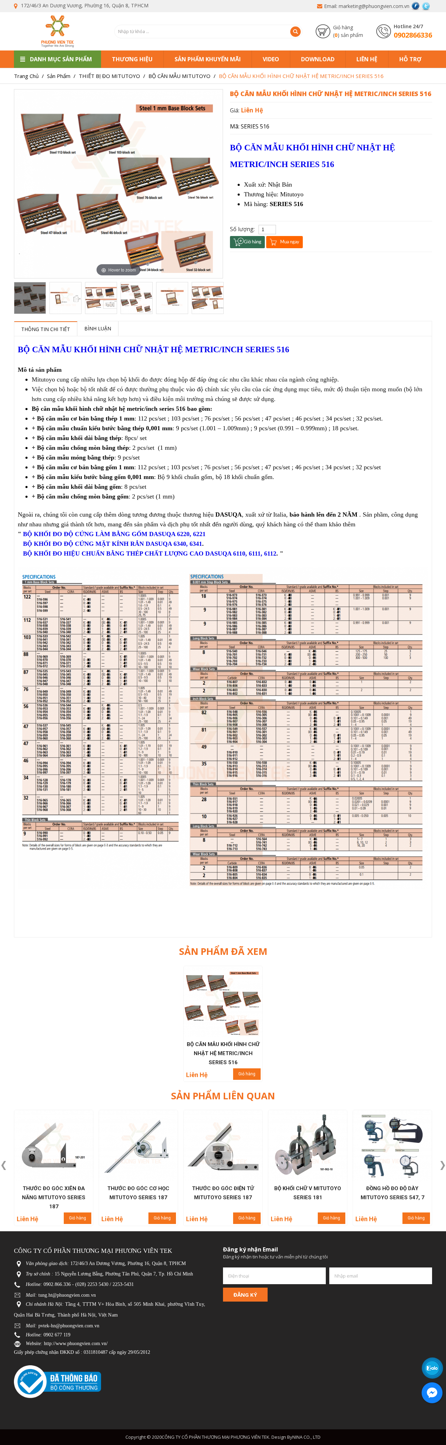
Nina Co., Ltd (306, 1437)
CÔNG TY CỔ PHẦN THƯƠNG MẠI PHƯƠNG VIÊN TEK (215, 1437)
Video (271, 59)
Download (317, 59)
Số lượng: (242, 229)
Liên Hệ (366, 59)
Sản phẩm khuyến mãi (208, 59)
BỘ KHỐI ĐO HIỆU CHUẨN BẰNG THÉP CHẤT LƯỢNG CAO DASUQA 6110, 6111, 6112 (149, 553)
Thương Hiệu (132, 59)
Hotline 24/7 (408, 26)
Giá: (235, 110)
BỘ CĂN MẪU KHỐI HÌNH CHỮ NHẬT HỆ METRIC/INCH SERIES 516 (223, 1053)
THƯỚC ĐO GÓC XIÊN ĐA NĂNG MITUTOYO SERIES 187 (53, 1197)
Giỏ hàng (246, 1073)
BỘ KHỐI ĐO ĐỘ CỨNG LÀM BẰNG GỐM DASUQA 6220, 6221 (114, 534)
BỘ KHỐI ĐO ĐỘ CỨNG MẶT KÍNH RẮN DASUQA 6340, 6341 (112, 543)
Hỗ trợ (410, 59)
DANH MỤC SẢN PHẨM (61, 59)
